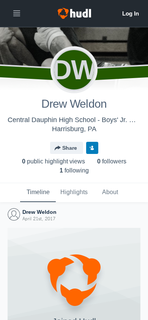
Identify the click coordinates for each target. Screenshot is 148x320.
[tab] (38, 192)
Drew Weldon (39, 212)
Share (69, 148)
